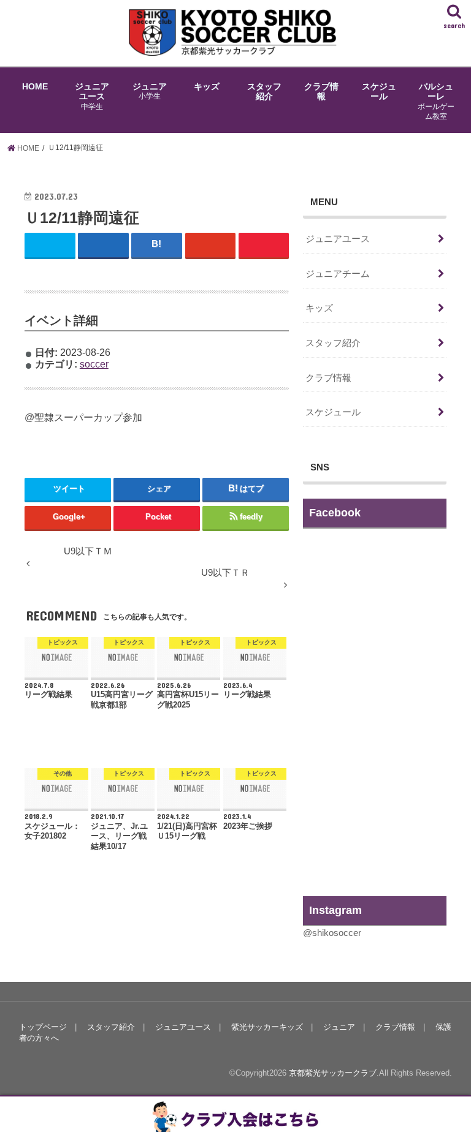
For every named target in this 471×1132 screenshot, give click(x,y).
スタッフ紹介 (264, 91)
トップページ (43, 1027)
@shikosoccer (332, 933)
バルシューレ (436, 101)
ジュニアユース (92, 96)
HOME (35, 86)
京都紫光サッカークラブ (333, 1072)
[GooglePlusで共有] (210, 245)
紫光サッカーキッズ (267, 1027)
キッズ (207, 86)
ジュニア (149, 90)
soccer (94, 363)
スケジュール (379, 91)
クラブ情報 (321, 91)
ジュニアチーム (337, 274)
